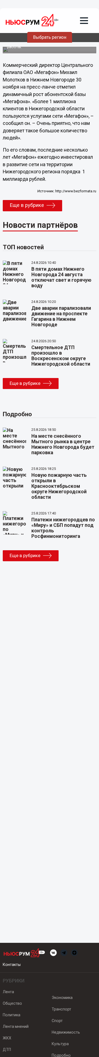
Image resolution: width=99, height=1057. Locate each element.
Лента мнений (16, 1026)
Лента (8, 992)
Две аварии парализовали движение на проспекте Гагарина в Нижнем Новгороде (61, 316)
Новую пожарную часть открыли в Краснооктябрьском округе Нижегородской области (59, 486)
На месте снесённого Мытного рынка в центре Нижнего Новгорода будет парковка (62, 444)
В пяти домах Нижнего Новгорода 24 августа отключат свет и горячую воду (61, 277)
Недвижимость (66, 1032)
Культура (60, 1044)
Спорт (57, 1020)
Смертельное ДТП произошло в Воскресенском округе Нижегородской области (60, 356)
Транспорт (61, 1009)
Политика (11, 1015)
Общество (12, 1003)
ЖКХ (7, 1038)
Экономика (62, 997)
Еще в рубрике (27, 205)
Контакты (12, 964)
